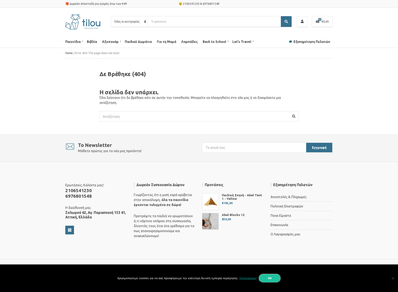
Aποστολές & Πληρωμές (289, 197)
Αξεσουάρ (110, 42)
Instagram (69, 230)
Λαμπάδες (189, 42)
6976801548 (211, 3)
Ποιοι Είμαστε (281, 215)
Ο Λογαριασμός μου (285, 234)
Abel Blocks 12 (233, 215)
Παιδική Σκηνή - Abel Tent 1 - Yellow (242, 196)
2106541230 (191, 3)
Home (69, 53)
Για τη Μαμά (166, 42)
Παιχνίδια (73, 42)
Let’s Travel (241, 42)
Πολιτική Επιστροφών (287, 206)
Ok (270, 278)
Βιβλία (92, 42)
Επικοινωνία (279, 225)
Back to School (214, 42)
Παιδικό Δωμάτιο (138, 42)
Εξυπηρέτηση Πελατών (312, 42)
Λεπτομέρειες (248, 278)
